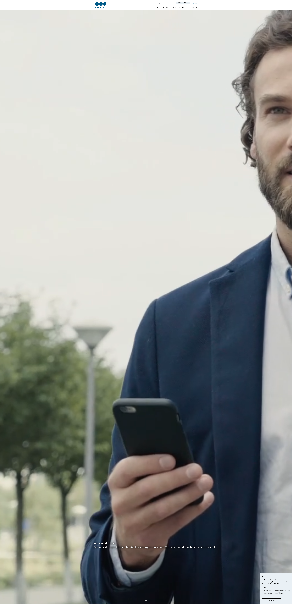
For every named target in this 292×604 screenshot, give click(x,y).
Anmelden (271, 600)
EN (196, 3)
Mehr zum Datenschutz (277, 595)
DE (193, 3)
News (156, 7)
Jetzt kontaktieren (183, 3)
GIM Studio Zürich (179, 7)
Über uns (193, 7)
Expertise (165, 7)
